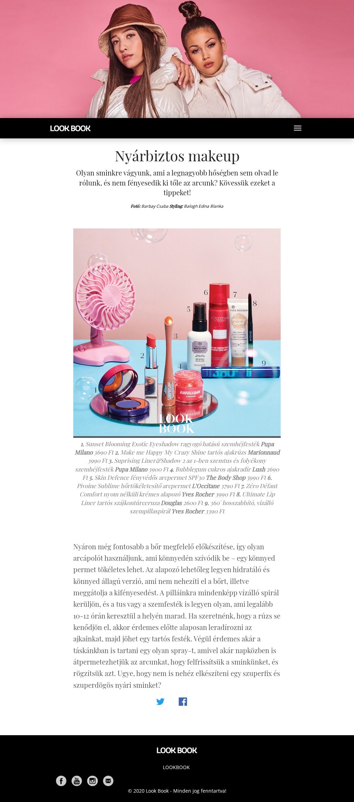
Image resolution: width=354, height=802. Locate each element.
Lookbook (176, 767)
